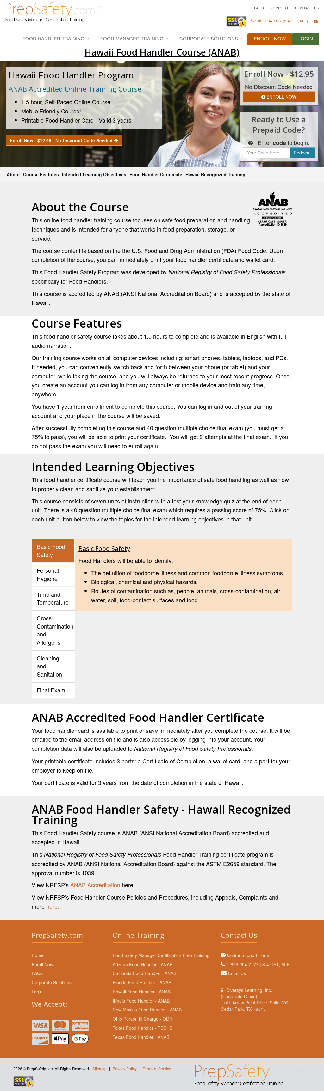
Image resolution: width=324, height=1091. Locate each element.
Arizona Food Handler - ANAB (142, 964)
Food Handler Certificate (155, 174)
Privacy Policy (125, 1068)
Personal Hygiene (48, 574)
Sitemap (99, 1068)
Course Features (41, 174)
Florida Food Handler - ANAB (142, 982)
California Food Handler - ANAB (144, 973)
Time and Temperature (53, 598)
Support (279, 7)
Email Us (237, 973)
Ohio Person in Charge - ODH (142, 1019)
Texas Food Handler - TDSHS (142, 1028)
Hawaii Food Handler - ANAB (142, 991)
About (13, 174)
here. (52, 906)
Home (38, 955)
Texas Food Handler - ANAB (141, 1037)
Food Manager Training (132, 38)
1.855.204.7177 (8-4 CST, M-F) (281, 20)
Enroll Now (270, 38)
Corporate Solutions (208, 38)
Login (305, 38)
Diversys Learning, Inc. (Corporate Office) (246, 993)
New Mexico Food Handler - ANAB (147, 1009)
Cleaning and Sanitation (49, 666)
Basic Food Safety (51, 550)
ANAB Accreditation (95, 885)
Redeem (302, 152)
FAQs (259, 7)
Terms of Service (157, 1068)
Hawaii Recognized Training (215, 174)
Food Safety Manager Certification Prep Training (161, 955)
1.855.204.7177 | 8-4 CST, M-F (258, 964)
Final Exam (51, 690)
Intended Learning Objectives (94, 174)
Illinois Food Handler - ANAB (141, 1001)
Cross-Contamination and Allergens (55, 630)
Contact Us (307, 7)
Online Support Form (248, 955)
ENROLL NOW (280, 96)
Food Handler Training (53, 38)
